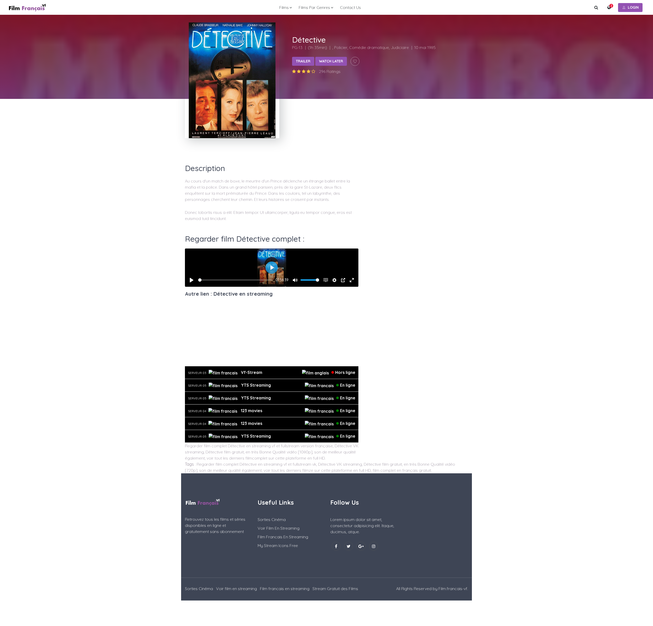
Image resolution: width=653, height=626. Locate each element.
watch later (331, 61)
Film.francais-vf (452, 588)
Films (284, 7)
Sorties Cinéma (272, 519)
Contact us (350, 7)
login (633, 7)
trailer (303, 61)
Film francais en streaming (283, 536)
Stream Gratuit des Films (335, 588)
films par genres (314, 7)
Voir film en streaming (278, 528)
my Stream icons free (278, 545)
